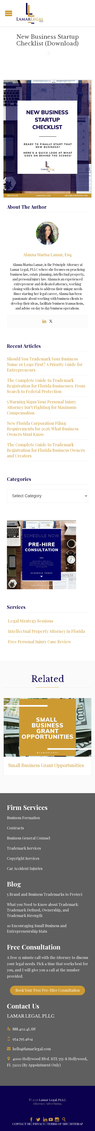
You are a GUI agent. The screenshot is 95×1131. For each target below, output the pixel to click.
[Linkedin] (44, 321)
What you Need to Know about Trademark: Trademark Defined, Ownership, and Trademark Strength (43, 910)
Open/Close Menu (8, 13)
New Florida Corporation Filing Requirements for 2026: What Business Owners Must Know (43, 428)
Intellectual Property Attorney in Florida (46, 631)
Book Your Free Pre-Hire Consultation (47, 990)
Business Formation (23, 817)
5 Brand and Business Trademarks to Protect (44, 894)
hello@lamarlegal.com (29, 1048)
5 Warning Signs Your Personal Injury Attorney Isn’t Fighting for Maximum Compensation (41, 407)
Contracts (15, 827)
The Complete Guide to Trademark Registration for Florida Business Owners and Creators (46, 450)
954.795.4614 (20, 1038)
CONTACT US (21, 1124)
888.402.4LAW (21, 1029)
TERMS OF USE (57, 1124)
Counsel (43, 838)
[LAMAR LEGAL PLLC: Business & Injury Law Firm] (30, 13)
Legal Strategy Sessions (30, 621)
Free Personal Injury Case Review (39, 641)
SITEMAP (76, 1124)
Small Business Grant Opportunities (46, 765)
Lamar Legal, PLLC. (52, 1100)
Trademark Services (24, 848)
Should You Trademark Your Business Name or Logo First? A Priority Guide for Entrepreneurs (45, 364)
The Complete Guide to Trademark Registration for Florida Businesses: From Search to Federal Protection (46, 386)
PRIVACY (39, 1124)
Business (14, 838)
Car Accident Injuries (24, 868)
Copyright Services (23, 858)
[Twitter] (51, 321)
